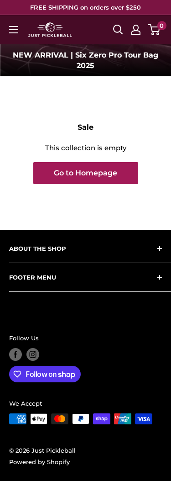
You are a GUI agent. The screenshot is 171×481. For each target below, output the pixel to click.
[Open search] (118, 30)
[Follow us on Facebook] (15, 354)
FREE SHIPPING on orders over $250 (85, 7)
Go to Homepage (85, 173)
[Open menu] (13, 29)
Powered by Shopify (39, 461)
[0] (154, 29)
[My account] (135, 30)
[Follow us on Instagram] (32, 354)
